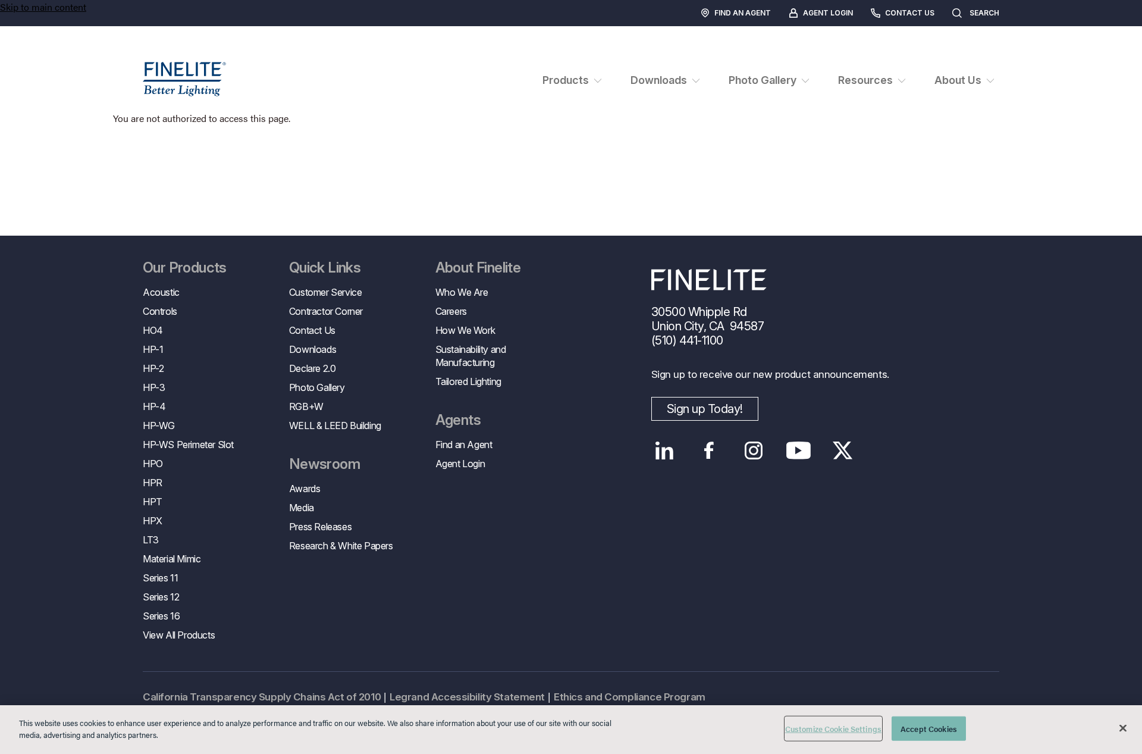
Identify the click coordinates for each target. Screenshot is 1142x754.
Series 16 (161, 616)
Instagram (754, 450)
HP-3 (154, 387)
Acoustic (161, 292)
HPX (152, 521)
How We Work (465, 330)
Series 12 (161, 597)
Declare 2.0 (312, 368)
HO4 (153, 330)
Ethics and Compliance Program (629, 697)
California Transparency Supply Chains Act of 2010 (262, 697)
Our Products (185, 267)
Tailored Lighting (468, 381)
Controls (160, 311)
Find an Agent (742, 12)
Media (301, 508)
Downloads (312, 349)
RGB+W (306, 406)
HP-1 (153, 349)
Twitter (843, 450)
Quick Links (324, 267)
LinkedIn (664, 450)
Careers (451, 311)
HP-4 (154, 406)
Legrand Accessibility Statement (467, 697)
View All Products (179, 635)
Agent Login (828, 12)
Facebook (709, 450)
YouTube (798, 450)
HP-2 (153, 368)
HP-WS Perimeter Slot (188, 444)
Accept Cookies (929, 728)
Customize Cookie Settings (833, 728)
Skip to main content (43, 7)
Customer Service (325, 292)
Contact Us (909, 12)
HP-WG (159, 425)
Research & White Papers (341, 546)
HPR (152, 483)
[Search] (1011, 13)
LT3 (151, 540)
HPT (152, 502)
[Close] (1123, 728)
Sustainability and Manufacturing (470, 355)
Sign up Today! (705, 409)
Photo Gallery (317, 387)
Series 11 (160, 578)
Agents (458, 420)
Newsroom (324, 464)
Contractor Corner (326, 311)
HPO (153, 464)
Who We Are (461, 292)
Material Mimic (171, 559)
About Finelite (478, 267)
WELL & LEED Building (335, 425)
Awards (305, 489)
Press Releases (320, 527)
